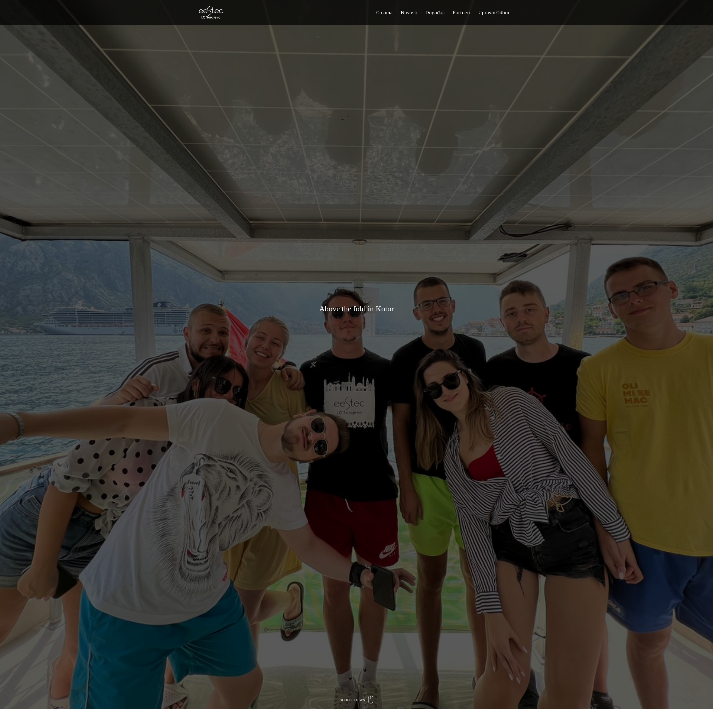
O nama (384, 12)
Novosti (409, 12)
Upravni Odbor (494, 12)
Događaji (435, 12)
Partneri (461, 12)
